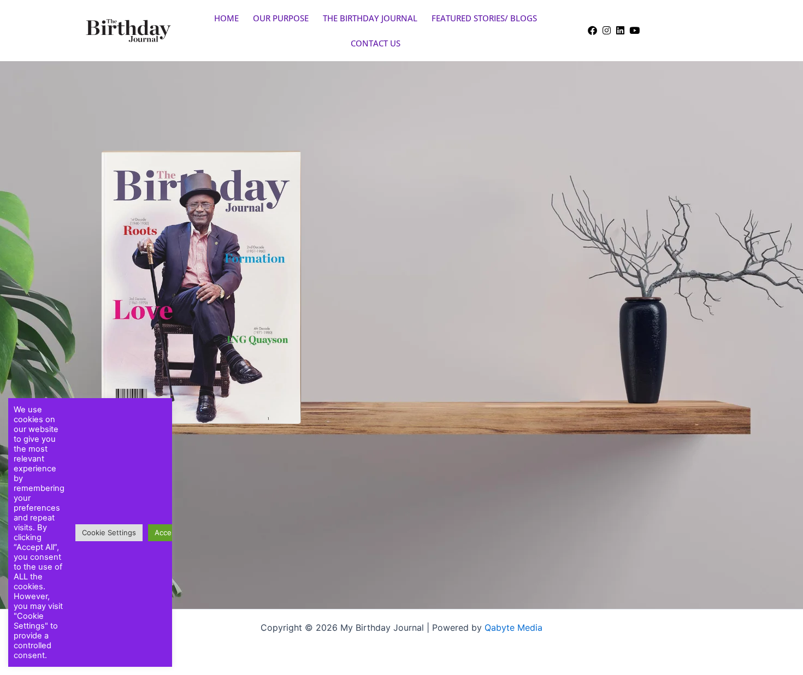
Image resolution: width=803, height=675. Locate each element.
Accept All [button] (172, 532)
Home (226, 18)
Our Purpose (281, 18)
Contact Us (375, 43)
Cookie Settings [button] (109, 532)
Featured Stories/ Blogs (484, 18)
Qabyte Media (513, 627)
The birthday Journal (370, 18)
